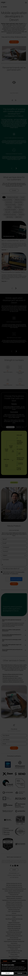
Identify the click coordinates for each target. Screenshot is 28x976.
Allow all (7, 973)
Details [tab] (14, 961)
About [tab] (23, 961)
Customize (19, 973)
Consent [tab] (5, 961)
